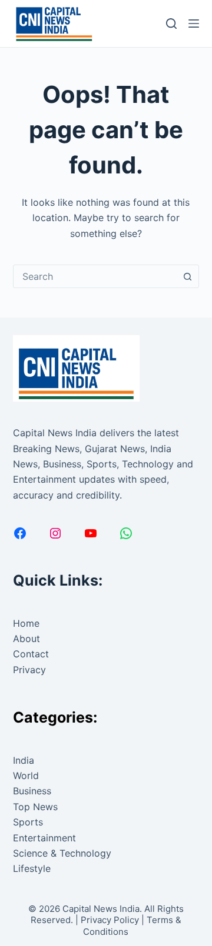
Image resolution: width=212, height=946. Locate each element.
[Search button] (187, 276)
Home (26, 623)
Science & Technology (62, 853)
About (26, 638)
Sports (28, 822)
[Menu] (193, 23)
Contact (31, 654)
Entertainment (44, 838)
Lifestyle (32, 868)
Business (32, 791)
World (26, 775)
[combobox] (95, 276)
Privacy (29, 670)
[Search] (171, 23)
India (23, 760)
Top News (35, 807)
